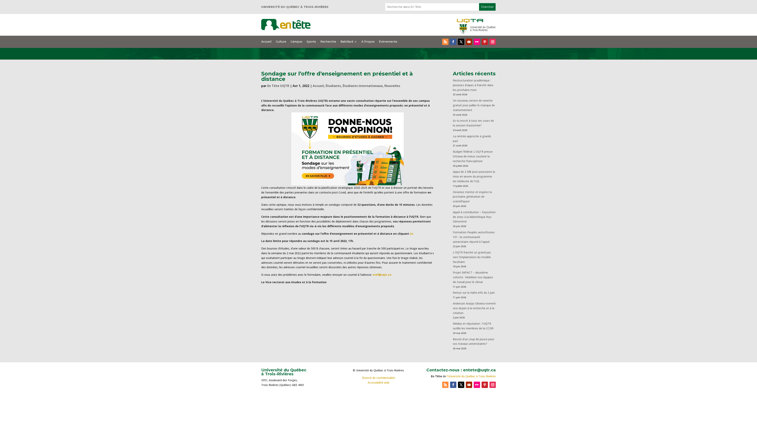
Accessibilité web (378, 382)
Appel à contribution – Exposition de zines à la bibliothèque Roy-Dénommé (474, 216)
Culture (281, 41)
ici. (412, 233)
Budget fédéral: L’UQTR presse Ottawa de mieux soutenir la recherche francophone (473, 156)
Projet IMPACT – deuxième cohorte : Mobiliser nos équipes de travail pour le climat (473, 277)
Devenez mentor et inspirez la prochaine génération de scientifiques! (472, 196)
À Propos (368, 41)
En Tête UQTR (278, 86)
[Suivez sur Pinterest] (485, 42)
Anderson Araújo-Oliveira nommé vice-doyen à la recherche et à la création (474, 308)
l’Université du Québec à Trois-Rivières (471, 376)
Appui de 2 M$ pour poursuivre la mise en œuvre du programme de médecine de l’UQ (474, 176)
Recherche (328, 41)
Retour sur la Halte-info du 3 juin (474, 292)
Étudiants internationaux (363, 86)
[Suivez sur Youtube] (469, 42)
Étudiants (333, 86)
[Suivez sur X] (461, 42)
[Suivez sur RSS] (445, 42)
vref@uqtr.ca (382, 275)
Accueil (266, 41)
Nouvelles (392, 86)
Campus (296, 41)
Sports (311, 41)
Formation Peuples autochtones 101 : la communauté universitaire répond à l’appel (474, 237)
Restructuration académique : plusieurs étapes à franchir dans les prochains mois (473, 85)
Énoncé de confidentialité (378, 378)
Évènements (388, 41)
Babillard (346, 41)
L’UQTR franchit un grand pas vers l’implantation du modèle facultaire (472, 257)
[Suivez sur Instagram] (492, 42)
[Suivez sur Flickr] (477, 42)
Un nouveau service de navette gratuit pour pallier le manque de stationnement (474, 105)
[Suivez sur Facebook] (453, 42)
